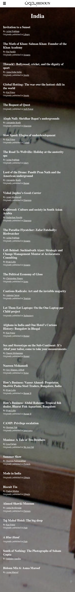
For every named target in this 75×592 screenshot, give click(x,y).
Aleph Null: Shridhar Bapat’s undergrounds (31, 118)
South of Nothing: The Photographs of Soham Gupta (32, 553)
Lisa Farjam (11, 443)
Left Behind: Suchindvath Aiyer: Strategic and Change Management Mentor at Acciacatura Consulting (33, 254)
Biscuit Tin (10, 487)
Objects (26, 477)
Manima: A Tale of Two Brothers (24, 440)
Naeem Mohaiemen (14, 353)
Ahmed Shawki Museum (18, 503)
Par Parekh (11, 51)
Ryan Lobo (11, 261)
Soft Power (28, 108)
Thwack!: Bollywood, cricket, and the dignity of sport (33, 66)
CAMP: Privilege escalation (21, 423)
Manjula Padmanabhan (16, 460)
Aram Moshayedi (13, 196)
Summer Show (12, 456)
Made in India (12, 473)
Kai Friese (10, 92)
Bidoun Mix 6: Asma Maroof (21, 568)
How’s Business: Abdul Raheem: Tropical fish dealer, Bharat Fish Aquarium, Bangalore (32, 405)
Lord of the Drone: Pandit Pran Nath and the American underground (32, 174)
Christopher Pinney (14, 278)
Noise (26, 372)
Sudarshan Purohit (14, 217)
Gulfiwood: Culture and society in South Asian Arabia (32, 211)
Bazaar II (27, 393)
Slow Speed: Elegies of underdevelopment (29, 135)
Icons (25, 281)
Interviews (28, 430)
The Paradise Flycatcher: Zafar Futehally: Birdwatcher (30, 232)
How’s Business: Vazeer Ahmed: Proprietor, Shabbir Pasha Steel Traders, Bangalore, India (32, 384)
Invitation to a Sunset (16, 27)
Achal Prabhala (12, 31)
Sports (26, 74)
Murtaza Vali (11, 427)
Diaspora (27, 125)
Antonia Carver (12, 295)
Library (26, 34)
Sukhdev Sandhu (13, 558)
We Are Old (28, 446)
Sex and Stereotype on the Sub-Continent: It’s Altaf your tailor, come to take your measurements (34, 347)
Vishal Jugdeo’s (22, 193)
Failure (26, 142)
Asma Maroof (12, 572)
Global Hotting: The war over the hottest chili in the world (34, 86)
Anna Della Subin (14, 71)
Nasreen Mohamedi (15, 365)
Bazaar (26, 183)
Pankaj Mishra (12, 490)
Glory (26, 162)
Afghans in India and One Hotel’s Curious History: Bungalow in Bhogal (30, 327)
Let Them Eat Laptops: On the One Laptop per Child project (33, 310)
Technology (28, 315)
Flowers (27, 510)
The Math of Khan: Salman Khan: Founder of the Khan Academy (35, 46)
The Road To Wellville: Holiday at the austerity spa (33, 154)
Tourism (27, 298)
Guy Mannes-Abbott (15, 369)
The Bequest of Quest (16, 105)
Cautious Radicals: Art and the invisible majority (34, 291)
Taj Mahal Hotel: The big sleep (23, 520)
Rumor (26, 335)
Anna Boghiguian (13, 507)
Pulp (25, 527)
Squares (26, 54)
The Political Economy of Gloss (23, 274)
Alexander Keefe (13, 122)
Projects (26, 463)
